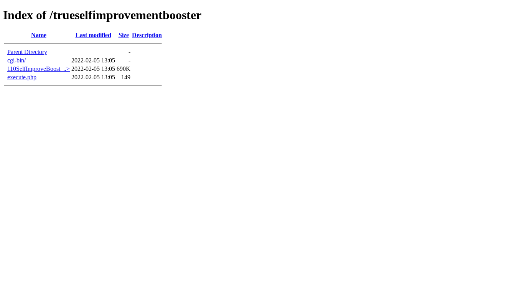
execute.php (21, 77)
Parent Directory (27, 52)
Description (147, 35)
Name (38, 35)
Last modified (93, 35)
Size (124, 35)
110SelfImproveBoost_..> (38, 68)
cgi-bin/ (16, 60)
